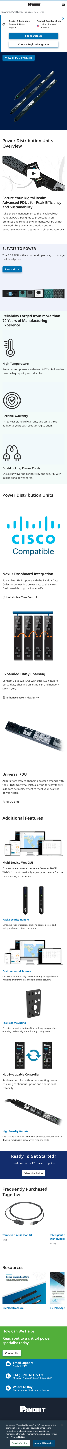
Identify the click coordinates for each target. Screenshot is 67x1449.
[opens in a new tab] (24, 1288)
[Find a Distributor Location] (8, 1388)
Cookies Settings (20, 1443)
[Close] (62, 1425)
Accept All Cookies (43, 1443)
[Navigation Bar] (3, 4)
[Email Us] (8, 1363)
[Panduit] (34, 4)
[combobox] (33, 11)
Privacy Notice (17, 1437)
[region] (33, 1434)
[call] (8, 1376)
